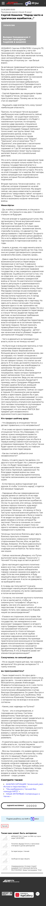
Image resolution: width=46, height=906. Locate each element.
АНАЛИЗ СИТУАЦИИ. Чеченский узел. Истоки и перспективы (23, 785)
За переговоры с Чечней (20, 851)
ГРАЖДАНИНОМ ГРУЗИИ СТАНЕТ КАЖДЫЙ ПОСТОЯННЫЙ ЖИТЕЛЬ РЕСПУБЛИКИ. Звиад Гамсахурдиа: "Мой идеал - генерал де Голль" (21, 869)
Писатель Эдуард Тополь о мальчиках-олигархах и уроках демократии (25, 845)
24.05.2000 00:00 (8, 10)
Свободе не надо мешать (20, 859)
